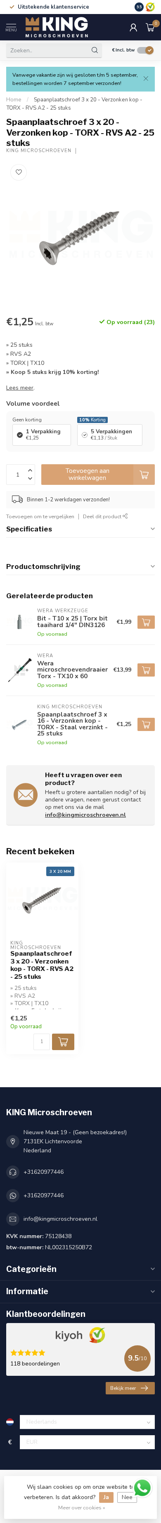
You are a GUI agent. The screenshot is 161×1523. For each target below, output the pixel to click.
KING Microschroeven (38, 150)
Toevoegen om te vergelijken (40, 516)
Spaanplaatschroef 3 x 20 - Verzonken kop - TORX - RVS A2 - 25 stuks (41, 965)
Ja (106, 1497)
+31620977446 (44, 1172)
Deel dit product (103, 516)
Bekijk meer (123, 1388)
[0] (150, 27)
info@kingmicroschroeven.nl (85, 815)
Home (13, 99)
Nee (127, 1497)
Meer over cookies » (81, 1507)
